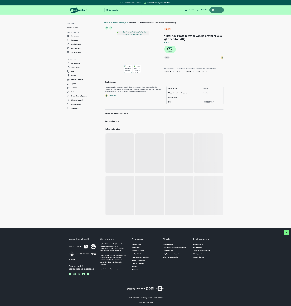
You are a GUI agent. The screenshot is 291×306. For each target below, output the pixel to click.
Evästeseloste (158, 298)
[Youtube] (88, 273)
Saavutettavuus (198, 257)
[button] (216, 10)
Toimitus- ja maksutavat (201, 251)
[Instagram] (74, 273)
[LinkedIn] (79, 273)
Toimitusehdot (198, 254)
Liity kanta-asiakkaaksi (171, 254)
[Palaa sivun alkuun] (286, 232)
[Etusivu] (79, 10)
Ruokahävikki (136, 254)
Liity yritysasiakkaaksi (170, 257)
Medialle (134, 266)
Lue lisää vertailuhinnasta (109, 269)
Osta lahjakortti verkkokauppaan (174, 247)
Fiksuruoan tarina (138, 251)
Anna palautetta (112, 121)
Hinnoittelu (135, 247)
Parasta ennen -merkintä (140, 257)
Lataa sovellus (168, 251)
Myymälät (135, 270)
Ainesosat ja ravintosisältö (116, 113)
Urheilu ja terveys (119, 23)
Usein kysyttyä (198, 244)
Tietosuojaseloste (146, 298)
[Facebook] (70, 273)
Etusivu (107, 23)
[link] (202, 10)
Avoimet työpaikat (138, 263)
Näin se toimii (136, 244)
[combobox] (221, 23)
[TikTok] (83, 273)
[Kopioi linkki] (110, 28)
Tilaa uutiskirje (168, 244)
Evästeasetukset (133, 298)
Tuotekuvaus (110, 82)
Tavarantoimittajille (138, 260)
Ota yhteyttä (197, 247)
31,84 (170, 51)
